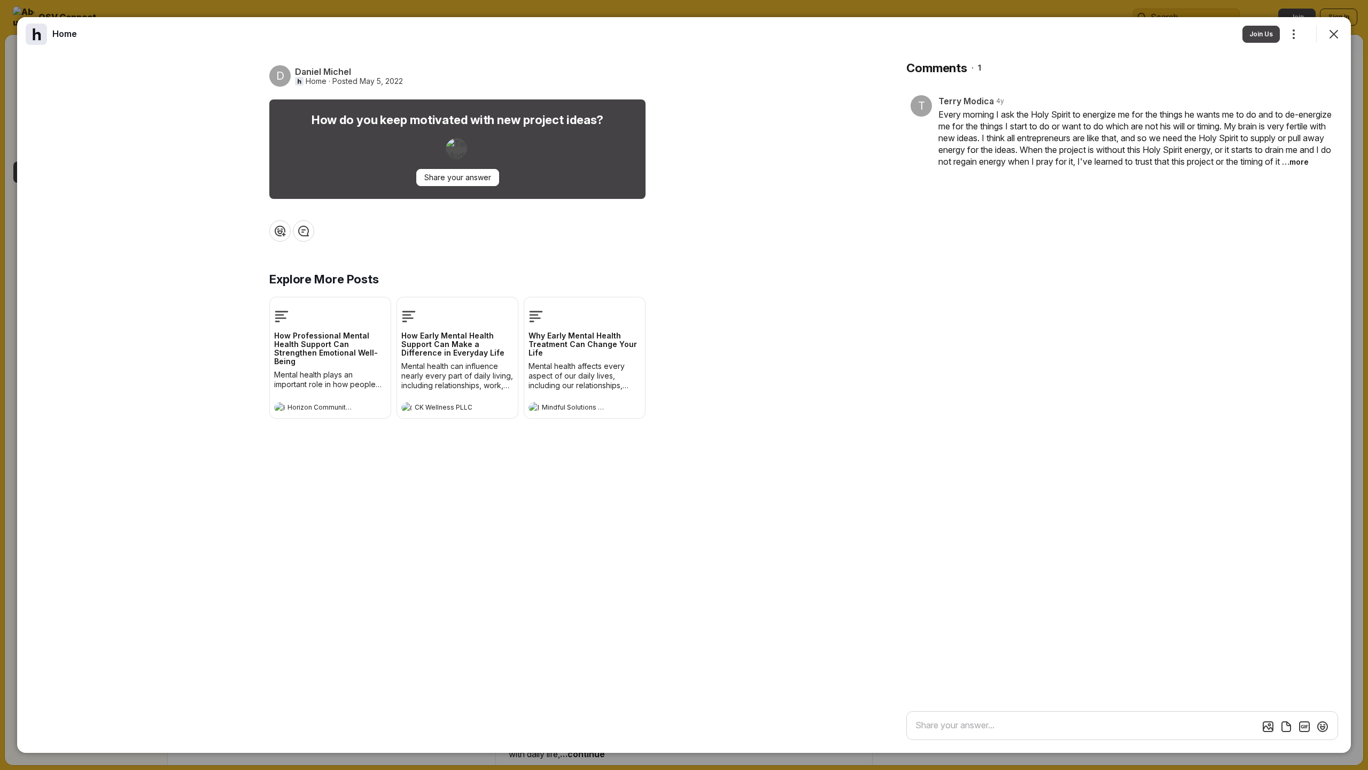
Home (316, 81)
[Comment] (303, 231)
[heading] (319, 408)
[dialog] (684, 385)
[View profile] (279, 407)
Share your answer (457, 177)
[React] (280, 231)
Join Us (1261, 34)
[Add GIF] (1304, 726)
